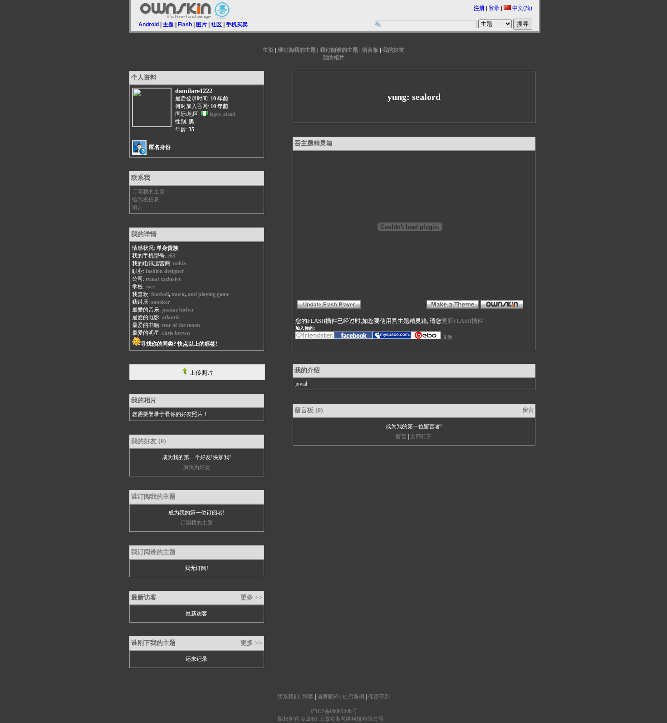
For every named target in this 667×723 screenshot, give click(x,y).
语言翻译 (328, 696)
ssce (150, 286)
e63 (171, 256)
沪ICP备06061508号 (333, 711)
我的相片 (333, 57)
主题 (168, 24)
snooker (160, 302)
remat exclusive (163, 279)
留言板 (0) (308, 410)
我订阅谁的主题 (339, 50)
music (178, 294)
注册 (479, 8)
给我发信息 (145, 199)
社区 (216, 24)
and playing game (208, 294)
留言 (137, 207)
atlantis (170, 317)
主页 (268, 50)
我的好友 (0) (148, 441)
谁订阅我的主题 (297, 50)
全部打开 (421, 436)
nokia (179, 263)
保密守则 (379, 696)
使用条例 (353, 696)
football (160, 294)
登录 (494, 8)
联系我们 (288, 696)
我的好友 (393, 50)
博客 (308, 696)
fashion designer (165, 271)
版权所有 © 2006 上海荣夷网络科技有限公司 (331, 719)
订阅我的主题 (148, 191)
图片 (201, 24)
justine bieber (178, 310)
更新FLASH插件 (462, 320)
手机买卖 (237, 24)
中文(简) (521, 8)
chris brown (176, 333)
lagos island (222, 114)
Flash (185, 24)
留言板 (370, 50)
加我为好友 (196, 467)
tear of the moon (181, 325)
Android (148, 24)
